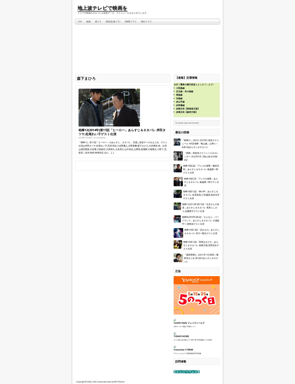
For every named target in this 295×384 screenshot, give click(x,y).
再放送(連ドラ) (113, 21)
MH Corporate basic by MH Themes (108, 381)
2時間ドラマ (131, 21)
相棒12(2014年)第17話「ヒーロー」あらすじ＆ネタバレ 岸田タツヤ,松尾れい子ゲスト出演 (122, 132)
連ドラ (98, 21)
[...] (112, 152)
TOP (79, 21)
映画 (88, 21)
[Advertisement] (147, 47)
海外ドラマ (146, 21)
